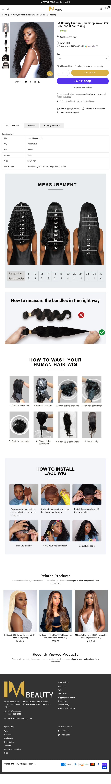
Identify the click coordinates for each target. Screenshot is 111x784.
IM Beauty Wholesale (66, 708)
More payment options (83, 87)
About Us (61, 686)
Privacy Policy (63, 705)
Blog (6, 753)
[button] (83, 46)
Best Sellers (9, 742)
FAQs (60, 690)
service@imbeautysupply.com (20, 718)
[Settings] (101, 9)
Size (58, 54)
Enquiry (100, 66)
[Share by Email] (39, 82)
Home (4, 15)
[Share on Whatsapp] (35, 82)
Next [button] (51, 49)
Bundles (7, 735)
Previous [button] (12, 49)
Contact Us (62, 694)
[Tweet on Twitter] (26, 82)
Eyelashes (8, 738)
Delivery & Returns (84, 66)
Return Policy (63, 701)
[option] (32, 50)
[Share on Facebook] (22, 82)
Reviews (31, 125)
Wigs (6, 731)
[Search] (7, 9)
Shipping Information (66, 697)
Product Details (12, 125)
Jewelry (7, 746)
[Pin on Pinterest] (30, 82)
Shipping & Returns (52, 125)
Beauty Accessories (12, 749)
